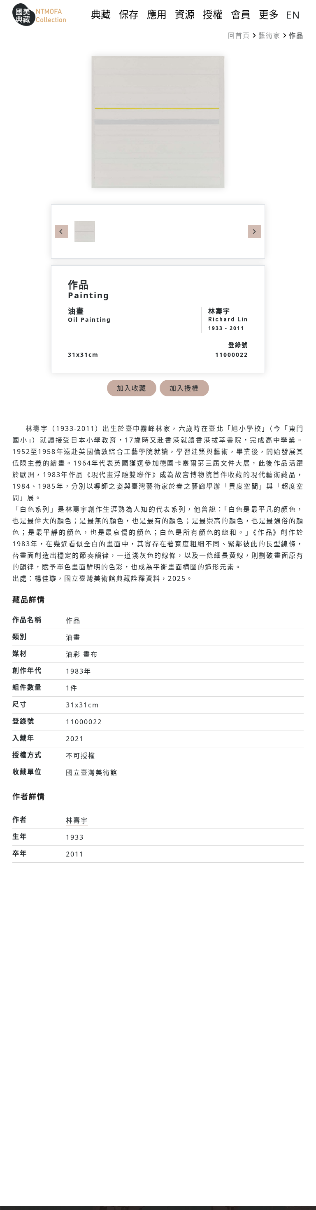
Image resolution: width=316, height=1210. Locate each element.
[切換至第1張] (84, 230)
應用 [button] (157, 14)
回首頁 (239, 35)
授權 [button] (213, 14)
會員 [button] (241, 14)
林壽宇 (77, 820)
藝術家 (269, 35)
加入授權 (184, 388)
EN (293, 14)
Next (254, 231)
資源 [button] (185, 14)
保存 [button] (129, 14)
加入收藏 (131, 388)
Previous (61, 231)
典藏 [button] (101, 14)
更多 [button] (269, 14)
